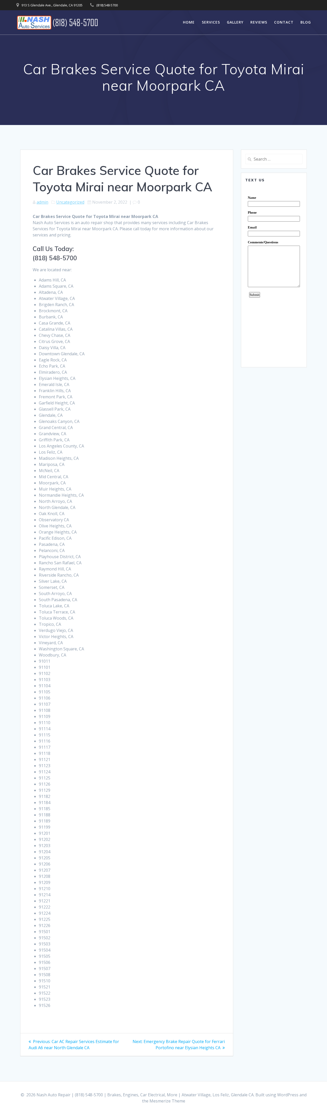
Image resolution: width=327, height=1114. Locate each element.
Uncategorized (70, 202)
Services (211, 22)
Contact (284, 22)
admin (42, 202)
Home (189, 22)
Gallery (235, 22)
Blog (305, 22)
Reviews (258, 22)
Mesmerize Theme (167, 1101)
